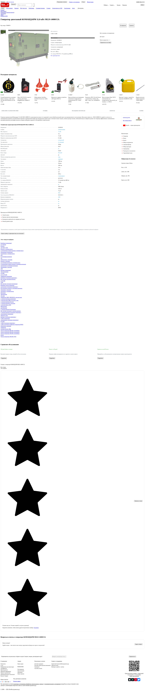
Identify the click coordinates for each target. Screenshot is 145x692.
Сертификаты (4, 668)
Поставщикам (21, 669)
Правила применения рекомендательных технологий (8, 673)
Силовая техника (40, 8)
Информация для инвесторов (7, 667)
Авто (73, 8)
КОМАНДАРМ (126, 117)
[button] (72, 367)
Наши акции (20, 663)
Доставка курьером (38, 663)
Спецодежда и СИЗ (57, 8)
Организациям (21, 670)
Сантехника (67, 8)
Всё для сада (23, 8)
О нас (2, 665)
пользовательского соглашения (52, 684)
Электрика (31, 8)
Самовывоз (36, 667)
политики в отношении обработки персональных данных (28, 684)
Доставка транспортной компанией (42, 665)
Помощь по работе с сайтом (57, 667)
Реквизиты (3, 663)
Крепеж (16, 8)
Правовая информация (6, 671)
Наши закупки (21, 673)
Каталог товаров (4, 676)
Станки (48, 8)
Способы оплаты (38, 668)
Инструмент (9, 8)
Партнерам (20, 672)
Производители (4, 670)
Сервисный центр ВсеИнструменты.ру (60, 663)
